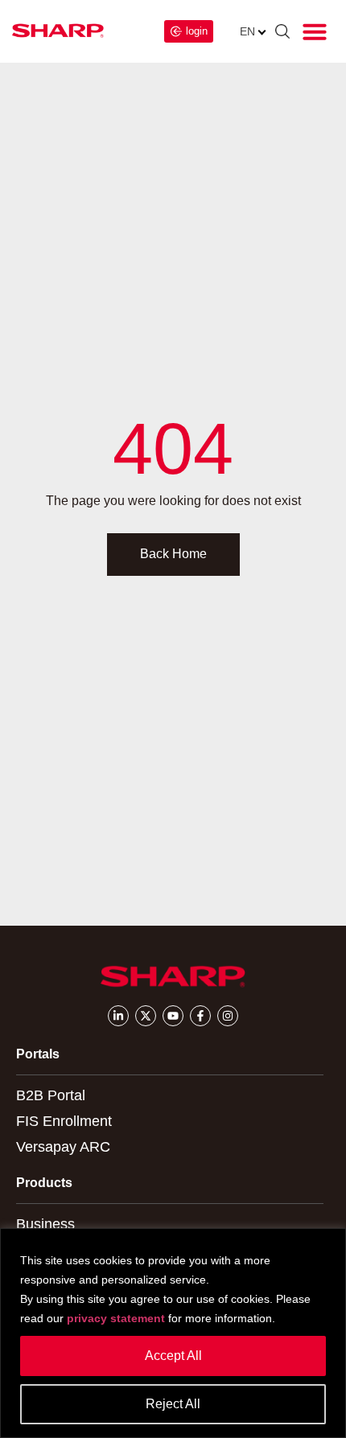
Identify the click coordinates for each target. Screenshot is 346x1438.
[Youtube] (173, 1015)
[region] (173, 1333)
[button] (314, 31)
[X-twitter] (145, 1015)
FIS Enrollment (64, 1121)
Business (45, 1224)
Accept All (173, 1355)
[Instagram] (227, 1015)
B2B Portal (50, 1095)
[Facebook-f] (200, 1015)
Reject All (173, 1404)
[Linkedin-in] (118, 1015)
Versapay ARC (63, 1147)
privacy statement (116, 1318)
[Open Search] (282, 33)
